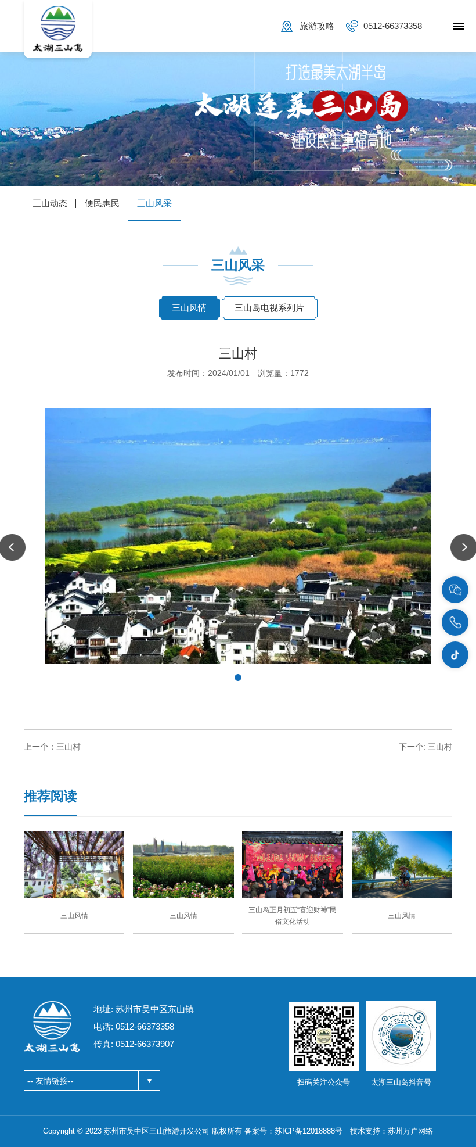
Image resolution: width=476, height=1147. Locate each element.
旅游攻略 (317, 26)
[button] (238, 677)
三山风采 (154, 203)
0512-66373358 (392, 26)
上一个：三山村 (52, 746)
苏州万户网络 (410, 1131)
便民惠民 (102, 203)
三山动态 (50, 203)
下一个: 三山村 (425, 746)
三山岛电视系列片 (269, 308)
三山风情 (189, 308)
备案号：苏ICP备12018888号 (293, 1131)
